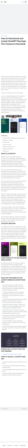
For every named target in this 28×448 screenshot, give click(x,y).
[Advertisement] (14, 19)
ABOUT (4, 445)
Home (2, 35)
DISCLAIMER (23, 445)
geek (6, 35)
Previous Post (5, 408)
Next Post (24, 408)
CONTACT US (10, 445)
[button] (1, 2)
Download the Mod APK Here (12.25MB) (12, 354)
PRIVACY (17, 445)
